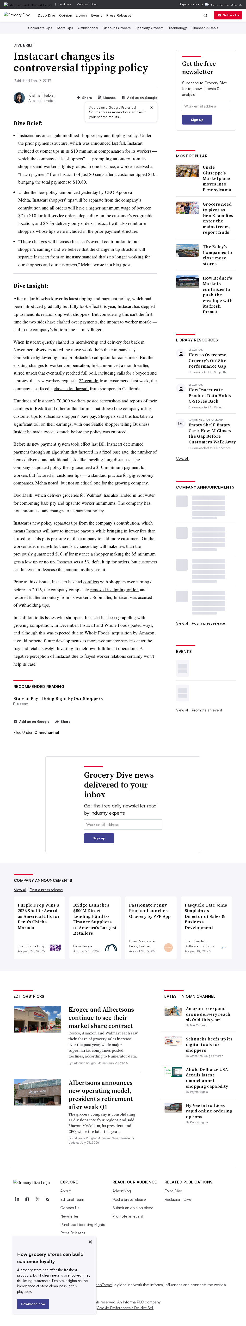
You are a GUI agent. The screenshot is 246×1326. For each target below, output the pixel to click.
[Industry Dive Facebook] (27, 1200)
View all (182, 458)
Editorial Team (72, 1199)
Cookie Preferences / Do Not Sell (125, 1307)
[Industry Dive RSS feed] (48, 1200)
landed (125, 495)
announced (110, 365)
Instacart (87, 625)
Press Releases (119, 15)
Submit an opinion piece (132, 1207)
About (65, 1191)
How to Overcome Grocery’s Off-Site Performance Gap (208, 360)
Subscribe (231, 15)
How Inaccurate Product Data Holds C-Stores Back (210, 395)
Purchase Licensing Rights (82, 1224)
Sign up (197, 120)
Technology (177, 28)
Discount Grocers (117, 28)
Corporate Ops (40, 28)
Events (97, 15)
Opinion (65, 15)
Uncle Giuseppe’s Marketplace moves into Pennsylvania (217, 178)
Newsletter (69, 1216)
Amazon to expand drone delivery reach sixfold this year (208, 1014)
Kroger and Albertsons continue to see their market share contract (101, 1017)
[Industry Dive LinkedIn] (17, 1200)
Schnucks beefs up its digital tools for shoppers (209, 1044)
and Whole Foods (112, 625)
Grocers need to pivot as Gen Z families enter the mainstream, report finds (218, 218)
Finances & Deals (205, 28)
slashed (62, 342)
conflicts (91, 582)
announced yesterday (79, 192)
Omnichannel (88, 28)
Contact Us (69, 1207)
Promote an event (207, 710)
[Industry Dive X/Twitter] (37, 1200)
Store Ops (65, 28)
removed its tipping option (114, 589)
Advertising (121, 1191)
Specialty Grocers (149, 28)
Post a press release (208, 623)
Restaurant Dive (86, 4)
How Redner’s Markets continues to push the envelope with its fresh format (218, 295)
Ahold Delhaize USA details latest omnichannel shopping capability (207, 1077)
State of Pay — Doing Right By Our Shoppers (58, 698)
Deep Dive (46, 15)
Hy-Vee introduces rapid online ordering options (209, 1111)
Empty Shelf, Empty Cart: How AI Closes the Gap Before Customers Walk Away (212, 433)
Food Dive (65, 4)
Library (81, 15)
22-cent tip (88, 380)
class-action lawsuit (71, 388)
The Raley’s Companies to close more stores (217, 255)
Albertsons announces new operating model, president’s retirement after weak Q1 (100, 1094)
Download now (33, 1304)
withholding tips (33, 605)
